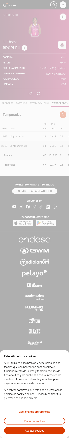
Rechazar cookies (34, 421)
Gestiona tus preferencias (34, 411)
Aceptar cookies (34, 430)
